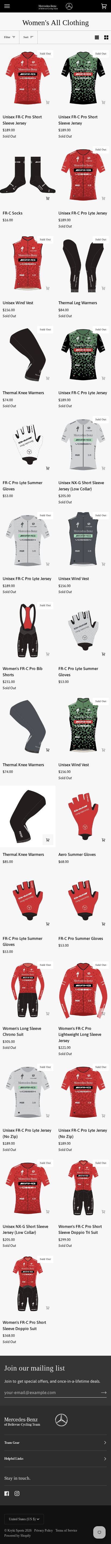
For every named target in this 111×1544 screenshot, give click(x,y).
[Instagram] (17, 1493)
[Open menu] (12, 6)
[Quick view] (48, 102)
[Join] (99, 1392)
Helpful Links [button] (13, 1459)
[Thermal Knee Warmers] (28, 726)
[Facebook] (6, 1493)
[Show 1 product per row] (97, 37)
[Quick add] (103, 288)
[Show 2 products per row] (106, 37)
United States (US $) (22, 1519)
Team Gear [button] (11, 1443)
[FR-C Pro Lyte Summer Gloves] (28, 444)
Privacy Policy (43, 1530)
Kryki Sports (16, 1530)
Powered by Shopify (17, 1536)
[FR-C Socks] (28, 175)
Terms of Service (66, 1530)
